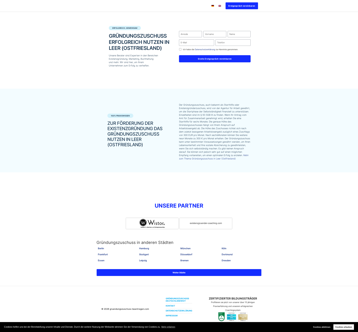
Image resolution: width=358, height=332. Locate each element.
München (185, 248)
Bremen (184, 260)
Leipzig (143, 260)
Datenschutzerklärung (205, 49)
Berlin (101, 248)
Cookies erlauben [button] (343, 327)
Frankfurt (103, 254)
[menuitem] (212, 6)
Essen (101, 260)
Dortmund (227, 254)
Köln (224, 248)
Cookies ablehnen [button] (321, 327)
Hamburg (144, 248)
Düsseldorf (186, 254)
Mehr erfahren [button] (168, 327)
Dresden (226, 260)
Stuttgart (144, 254)
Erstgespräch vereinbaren (241, 6)
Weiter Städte (179, 272)
